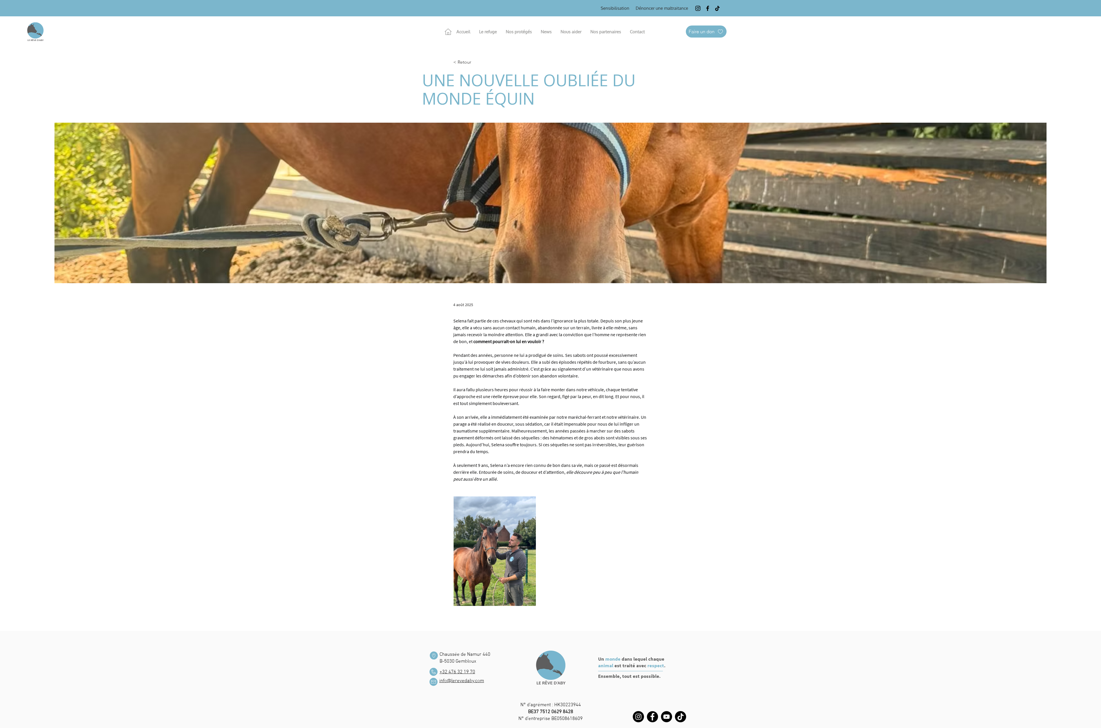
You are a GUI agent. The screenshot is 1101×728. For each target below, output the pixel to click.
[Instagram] (697, 8)
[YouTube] (666, 716)
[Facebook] (707, 8)
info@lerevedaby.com (461, 681)
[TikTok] (717, 8)
